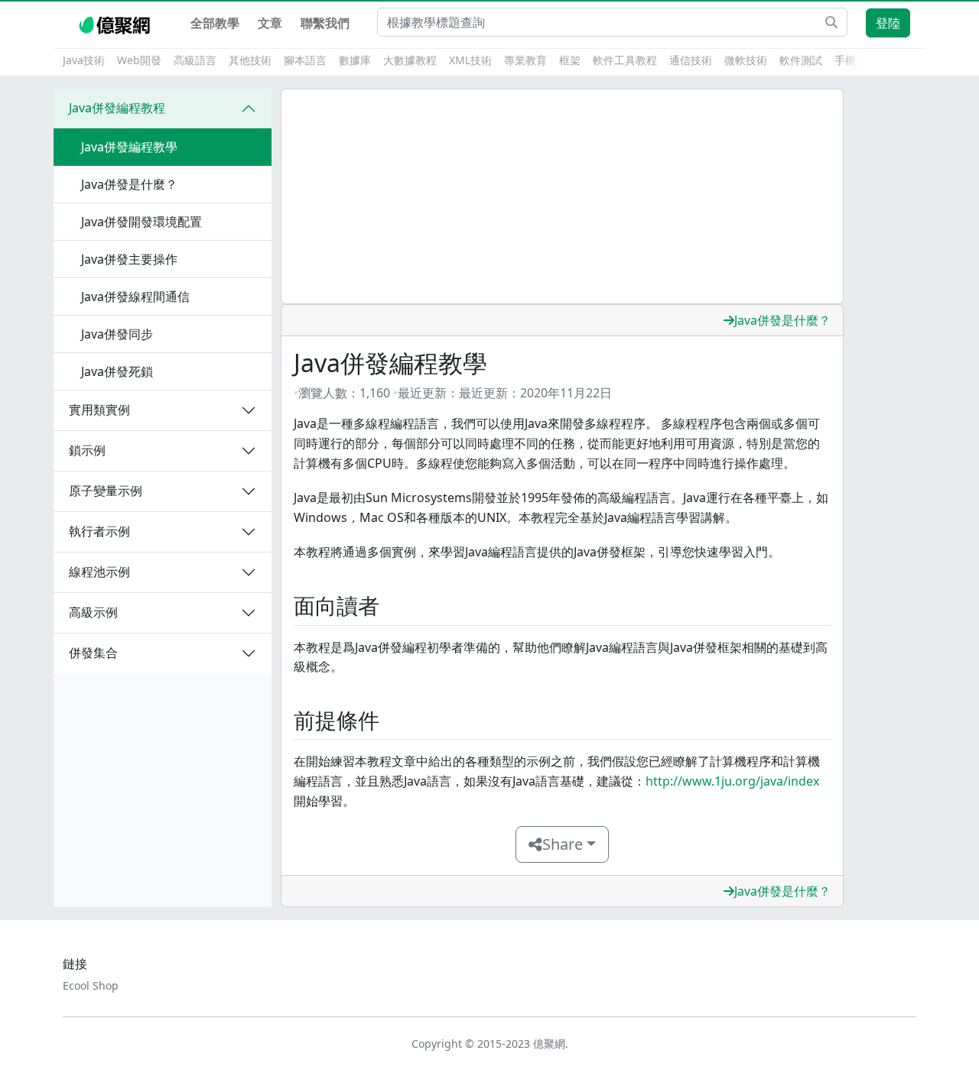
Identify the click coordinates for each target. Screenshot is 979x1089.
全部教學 (214, 23)
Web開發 (139, 60)
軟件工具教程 (625, 60)
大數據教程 (410, 60)
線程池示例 (99, 571)
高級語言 (195, 60)
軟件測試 (800, 60)
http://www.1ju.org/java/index (732, 781)
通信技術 (690, 60)
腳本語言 (305, 60)
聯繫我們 (325, 23)
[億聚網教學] (116, 23)
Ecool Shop (91, 985)
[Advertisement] (562, 196)
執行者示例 (99, 531)
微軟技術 (745, 60)
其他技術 (250, 60)
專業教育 (525, 60)
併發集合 (93, 652)
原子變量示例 (105, 490)
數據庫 (355, 60)
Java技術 (84, 60)
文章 (270, 23)
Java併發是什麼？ (782, 320)
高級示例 (93, 612)
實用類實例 (99, 409)
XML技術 (470, 60)
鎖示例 (87, 450)
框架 (570, 60)
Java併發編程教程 (117, 107)
